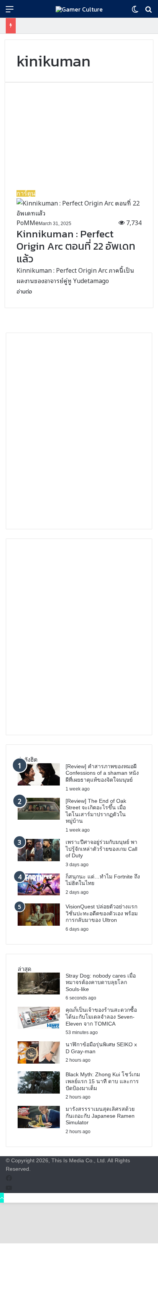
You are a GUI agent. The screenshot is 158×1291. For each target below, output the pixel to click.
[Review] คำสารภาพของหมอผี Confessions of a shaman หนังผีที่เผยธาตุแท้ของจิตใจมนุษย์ (102, 773)
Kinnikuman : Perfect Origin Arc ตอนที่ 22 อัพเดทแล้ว (75, 246)
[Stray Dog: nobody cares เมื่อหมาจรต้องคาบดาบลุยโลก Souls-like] (39, 992)
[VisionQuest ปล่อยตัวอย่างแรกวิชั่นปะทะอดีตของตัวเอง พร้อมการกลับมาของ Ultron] (39, 923)
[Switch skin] (135, 11)
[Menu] (9, 11)
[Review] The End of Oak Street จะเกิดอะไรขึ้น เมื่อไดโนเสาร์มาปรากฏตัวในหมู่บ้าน (96, 811)
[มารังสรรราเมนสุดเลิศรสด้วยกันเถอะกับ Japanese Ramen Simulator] (39, 1125)
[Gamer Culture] (79, 8)
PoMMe (27, 222)
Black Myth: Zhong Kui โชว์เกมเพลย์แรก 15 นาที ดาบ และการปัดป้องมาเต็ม (103, 1081)
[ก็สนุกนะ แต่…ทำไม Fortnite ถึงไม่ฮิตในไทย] (39, 893)
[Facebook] (9, 1178)
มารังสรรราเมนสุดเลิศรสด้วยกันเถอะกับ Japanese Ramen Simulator (100, 1115)
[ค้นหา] (148, 11)
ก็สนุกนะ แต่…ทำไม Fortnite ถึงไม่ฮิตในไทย (103, 880)
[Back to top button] (2, 1198)
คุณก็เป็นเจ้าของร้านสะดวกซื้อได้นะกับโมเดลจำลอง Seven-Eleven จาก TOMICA (101, 1016)
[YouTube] (9, 1188)
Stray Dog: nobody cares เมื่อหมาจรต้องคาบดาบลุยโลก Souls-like (101, 982)
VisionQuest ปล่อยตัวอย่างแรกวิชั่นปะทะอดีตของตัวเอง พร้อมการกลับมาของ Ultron (102, 913)
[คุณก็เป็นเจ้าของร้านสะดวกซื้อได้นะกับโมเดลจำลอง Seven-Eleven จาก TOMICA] (39, 1026)
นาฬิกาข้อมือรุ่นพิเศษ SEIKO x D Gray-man (101, 1047)
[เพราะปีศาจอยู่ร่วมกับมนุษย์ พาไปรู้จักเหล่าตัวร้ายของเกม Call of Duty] (39, 858)
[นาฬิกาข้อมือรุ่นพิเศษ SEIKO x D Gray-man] (39, 1061)
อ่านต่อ (24, 292)
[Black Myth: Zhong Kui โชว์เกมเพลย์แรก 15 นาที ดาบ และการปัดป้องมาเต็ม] (39, 1091)
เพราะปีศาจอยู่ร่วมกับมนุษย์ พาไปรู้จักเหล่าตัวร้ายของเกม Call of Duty (101, 848)
